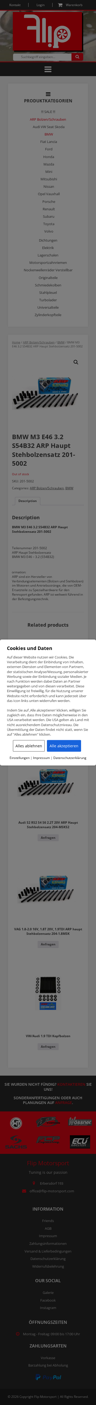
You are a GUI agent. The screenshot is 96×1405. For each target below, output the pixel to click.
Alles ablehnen (28, 745)
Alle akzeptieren (64, 745)
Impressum (41, 758)
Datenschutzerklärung (69, 758)
